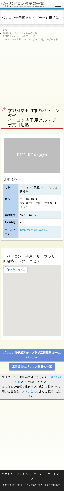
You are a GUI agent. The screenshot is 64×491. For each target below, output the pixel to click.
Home (4, 30)
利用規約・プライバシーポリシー (23, 473)
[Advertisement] (32, 72)
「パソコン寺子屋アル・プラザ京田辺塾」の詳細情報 (30, 39)
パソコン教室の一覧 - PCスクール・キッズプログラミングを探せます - (22, 4)
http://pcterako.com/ (34, 229)
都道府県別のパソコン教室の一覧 (19, 33)
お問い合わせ (30, 391)
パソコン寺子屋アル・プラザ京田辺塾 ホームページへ (32, 355)
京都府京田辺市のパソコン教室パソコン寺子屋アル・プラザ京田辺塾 (34, 117)
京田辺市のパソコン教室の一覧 (18, 36)
